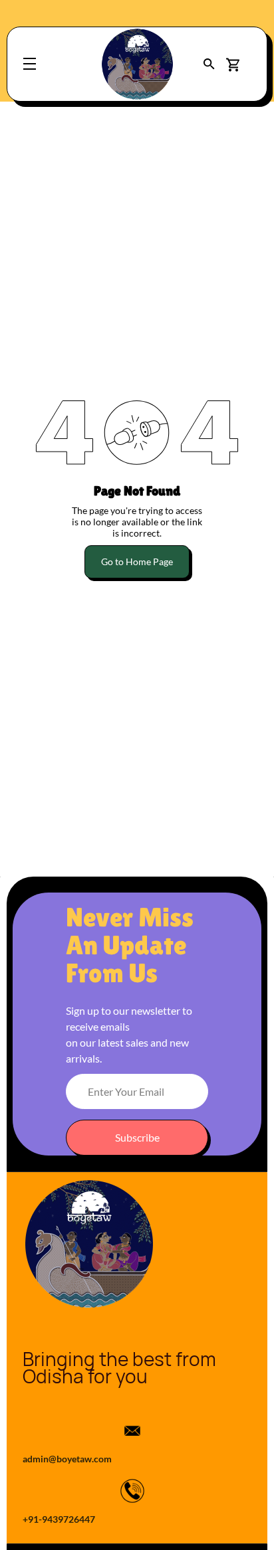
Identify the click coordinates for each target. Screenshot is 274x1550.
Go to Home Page (137, 561)
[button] (209, 64)
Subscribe (137, 1137)
